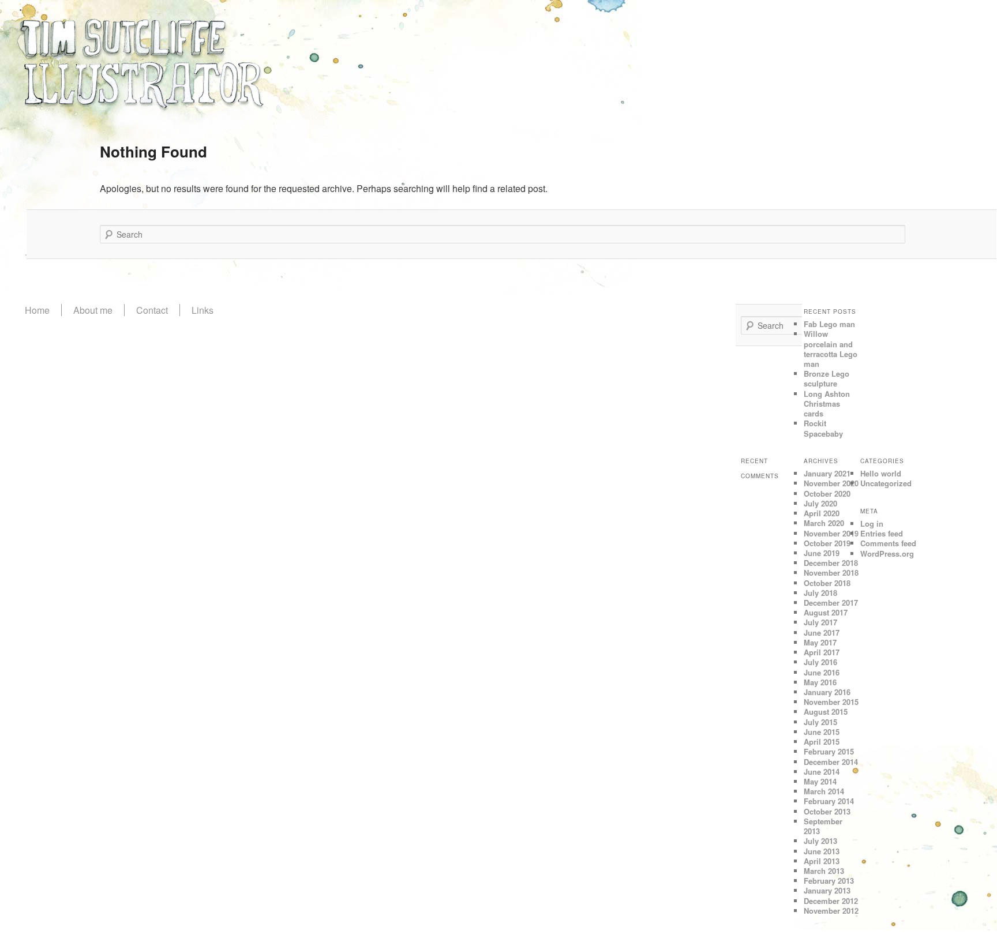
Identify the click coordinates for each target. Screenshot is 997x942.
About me (93, 310)
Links (202, 310)
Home (37, 310)
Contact (152, 310)
